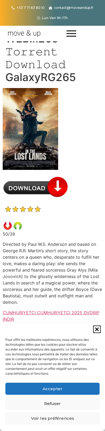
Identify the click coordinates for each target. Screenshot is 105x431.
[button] (97, 329)
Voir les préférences (52, 418)
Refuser (52, 403)
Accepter (52, 388)
